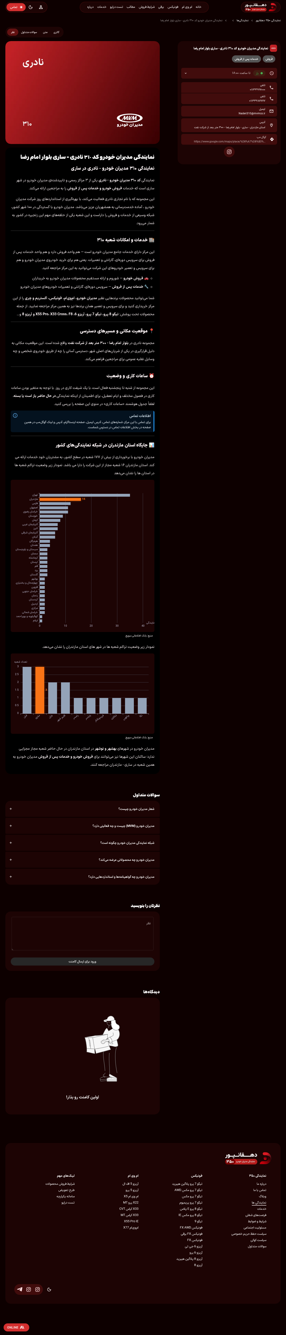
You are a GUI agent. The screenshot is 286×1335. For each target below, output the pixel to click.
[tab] (56, 32)
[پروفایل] (41, 7)
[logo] (272, 7)
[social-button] (229, 151)
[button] (229, 73)
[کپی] (187, 87)
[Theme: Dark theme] (30, 7)
